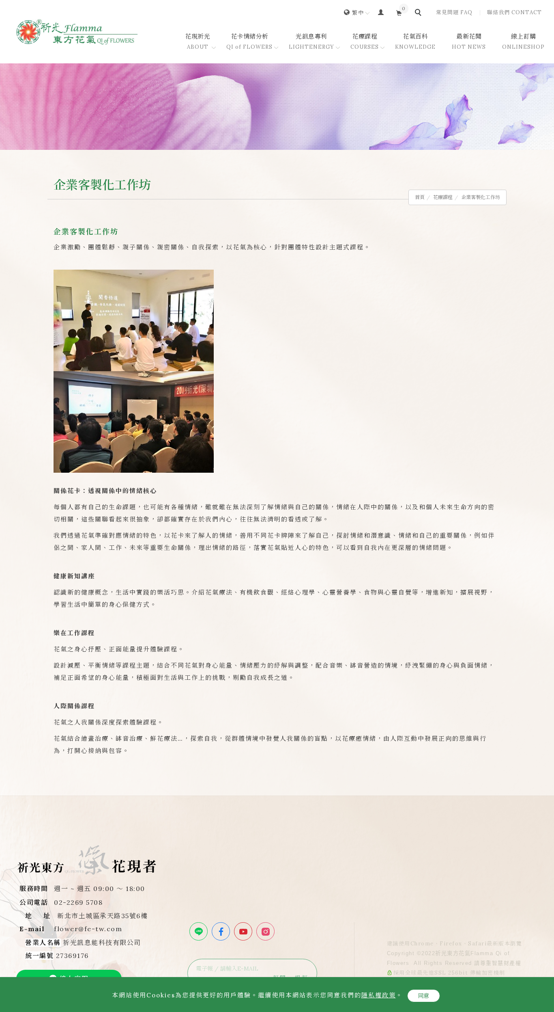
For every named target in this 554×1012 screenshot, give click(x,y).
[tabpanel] (277, 106)
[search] (419, 13)
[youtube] (244, 931)
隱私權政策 (378, 995)
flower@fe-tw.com (88, 929)
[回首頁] (77, 32)
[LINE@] (199, 931)
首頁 (420, 197)
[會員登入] (381, 12)
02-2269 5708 (78, 902)
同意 (423, 995)
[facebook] (222, 931)
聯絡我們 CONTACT (514, 12)
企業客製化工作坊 (480, 197)
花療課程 (443, 197)
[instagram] (266, 931)
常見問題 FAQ (454, 12)
